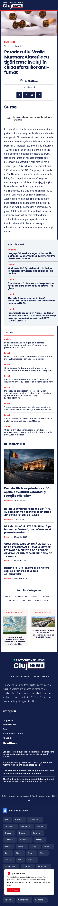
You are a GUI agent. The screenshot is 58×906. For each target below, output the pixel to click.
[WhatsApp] (26, 95)
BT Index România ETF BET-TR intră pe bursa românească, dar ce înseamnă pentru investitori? (27, 529)
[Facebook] (19, 95)
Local (11, 265)
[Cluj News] (13, 5)
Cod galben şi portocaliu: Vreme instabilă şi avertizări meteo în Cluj (14, 640)
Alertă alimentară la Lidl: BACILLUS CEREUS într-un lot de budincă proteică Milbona (28, 419)
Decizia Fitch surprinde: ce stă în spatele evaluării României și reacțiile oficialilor (27, 492)
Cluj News (33, 81)
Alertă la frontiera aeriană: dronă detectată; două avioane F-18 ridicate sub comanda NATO (31, 301)
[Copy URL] (39, 95)
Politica (12, 250)
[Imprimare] (32, 95)
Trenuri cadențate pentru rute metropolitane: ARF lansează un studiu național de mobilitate (27, 408)
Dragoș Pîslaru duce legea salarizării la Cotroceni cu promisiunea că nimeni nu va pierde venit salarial (31, 256)
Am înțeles (13, 890)
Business (9, 42)
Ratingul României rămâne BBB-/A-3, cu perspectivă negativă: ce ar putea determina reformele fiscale (27, 512)
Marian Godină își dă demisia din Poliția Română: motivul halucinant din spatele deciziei (30, 271)
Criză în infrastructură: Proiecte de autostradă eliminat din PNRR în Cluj (43, 633)
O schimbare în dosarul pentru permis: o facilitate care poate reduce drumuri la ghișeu (31, 286)
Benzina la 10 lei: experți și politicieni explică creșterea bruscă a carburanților (26, 571)
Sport (7, 426)
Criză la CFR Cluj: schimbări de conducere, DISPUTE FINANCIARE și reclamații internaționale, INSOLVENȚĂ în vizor (28, 432)
